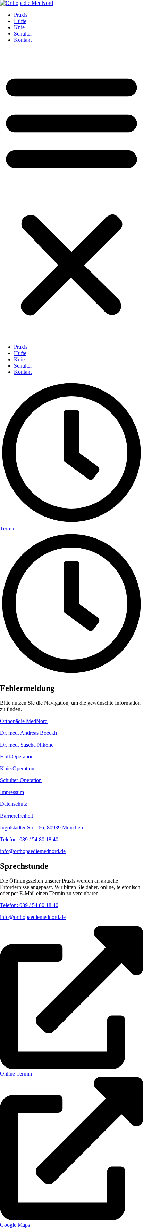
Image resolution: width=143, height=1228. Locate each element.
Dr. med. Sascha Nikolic (26, 745)
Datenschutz (13, 804)
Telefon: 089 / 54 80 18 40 (29, 839)
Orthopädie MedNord (24, 721)
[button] (71, 193)
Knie (19, 27)
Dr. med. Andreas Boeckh (28, 733)
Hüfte (20, 21)
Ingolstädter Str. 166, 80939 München (41, 828)
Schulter (23, 34)
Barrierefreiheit (16, 816)
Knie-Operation (17, 768)
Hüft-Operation (17, 756)
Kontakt (23, 40)
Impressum (12, 792)
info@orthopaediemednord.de (33, 851)
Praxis (20, 15)
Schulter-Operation (21, 780)
